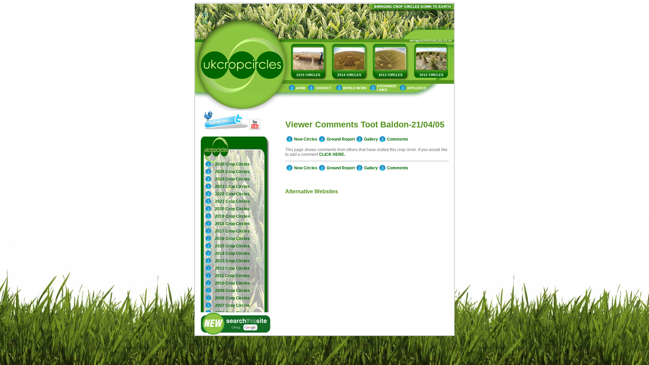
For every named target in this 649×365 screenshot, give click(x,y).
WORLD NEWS (354, 88)
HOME (301, 88)
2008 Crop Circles (232, 298)
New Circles (305, 139)
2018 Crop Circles (232, 223)
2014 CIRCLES (349, 75)
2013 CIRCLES (391, 75)
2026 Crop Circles (232, 164)
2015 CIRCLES (308, 75)
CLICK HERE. (332, 154)
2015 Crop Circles (232, 246)
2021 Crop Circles (232, 201)
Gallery (371, 139)
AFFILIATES (416, 88)
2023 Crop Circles (232, 186)
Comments (397, 139)
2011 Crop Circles (232, 275)
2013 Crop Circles (232, 261)
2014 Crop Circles (232, 253)
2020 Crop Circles (232, 208)
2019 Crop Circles (232, 216)
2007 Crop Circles (232, 305)
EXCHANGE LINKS (386, 88)
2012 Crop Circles (232, 268)
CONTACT (323, 88)
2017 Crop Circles (232, 231)
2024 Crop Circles (232, 179)
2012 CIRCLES (431, 75)
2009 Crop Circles (232, 290)
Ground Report (341, 139)
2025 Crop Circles (232, 171)
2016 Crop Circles (232, 238)
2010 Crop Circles (232, 283)
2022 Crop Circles (232, 194)
